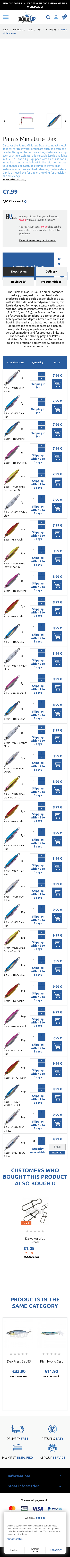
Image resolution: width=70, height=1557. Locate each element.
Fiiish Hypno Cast (51, 1361)
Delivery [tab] (51, 271)
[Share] (59, 259)
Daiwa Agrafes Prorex (35, 1240)
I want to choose (35, 1550)
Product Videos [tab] (51, 281)
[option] (21, 122)
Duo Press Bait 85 (19, 1361)
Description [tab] (19, 271)
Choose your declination (28, 266)
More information (14, 179)
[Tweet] (59, 264)
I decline (14, 1550)
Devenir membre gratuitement (37, 240)
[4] (39, 1231)
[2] (31, 1231)
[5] (43, 1231)
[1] (27, 1231)
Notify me (57, 1152)
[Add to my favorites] (62, 276)
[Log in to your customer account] (56, 17)
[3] (35, 1231)
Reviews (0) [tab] (19, 281)
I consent (56, 1550)
